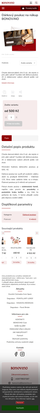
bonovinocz (22, 354)
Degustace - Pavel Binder (20, 307)
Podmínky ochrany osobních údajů (20, 342)
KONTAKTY (20, 319)
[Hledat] (36, 3)
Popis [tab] (6, 138)
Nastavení (20, 402)
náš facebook (16, 354)
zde (33, 399)
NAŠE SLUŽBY (20, 326)
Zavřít (31, 100)
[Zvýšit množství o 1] (16, 117)
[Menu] (3, 8)
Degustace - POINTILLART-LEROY (20, 298)
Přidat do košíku (13, 124)
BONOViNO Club (20, 322)
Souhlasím (20, 408)
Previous (3, 233)
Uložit (19, 100)
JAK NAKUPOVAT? (20, 332)
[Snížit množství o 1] (6, 117)
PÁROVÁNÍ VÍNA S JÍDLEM (20, 329)
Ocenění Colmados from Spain (20, 294)
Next (37, 233)
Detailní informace (8, 83)
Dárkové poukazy (29, 214)
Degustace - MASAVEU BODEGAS (20, 303)
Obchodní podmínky (20, 339)
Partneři (20, 335)
